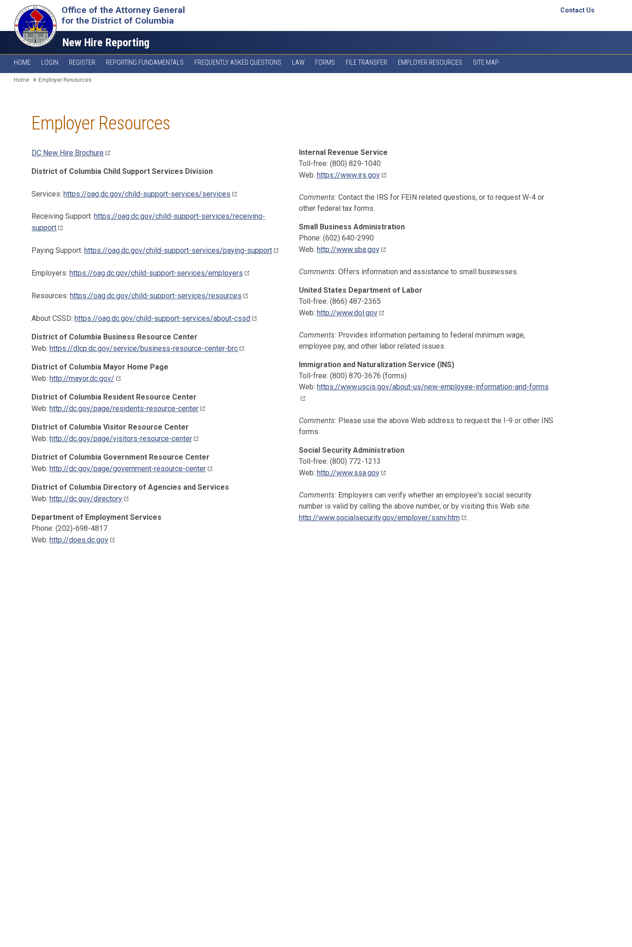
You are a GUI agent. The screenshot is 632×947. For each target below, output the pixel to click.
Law (298, 63)
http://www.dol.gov (347, 312)
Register (82, 63)
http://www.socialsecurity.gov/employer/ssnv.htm (379, 517)
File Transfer (366, 63)
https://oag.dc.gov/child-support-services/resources (156, 295)
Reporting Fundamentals (145, 63)
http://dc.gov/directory (86, 498)
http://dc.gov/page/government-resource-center (128, 468)
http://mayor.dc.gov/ (82, 378)
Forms (325, 63)
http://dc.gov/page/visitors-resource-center (121, 438)
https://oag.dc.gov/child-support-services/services (146, 194)
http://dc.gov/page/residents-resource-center (124, 408)
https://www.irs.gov (348, 175)
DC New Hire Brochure (67, 152)
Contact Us (577, 10)
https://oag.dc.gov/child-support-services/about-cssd (162, 318)
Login (49, 63)
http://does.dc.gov (79, 539)
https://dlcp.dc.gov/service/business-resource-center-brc (144, 348)
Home (22, 63)
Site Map (486, 63)
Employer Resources (430, 63)
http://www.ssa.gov (348, 472)
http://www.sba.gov (348, 249)
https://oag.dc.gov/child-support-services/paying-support (178, 250)
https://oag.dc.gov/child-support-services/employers (156, 273)
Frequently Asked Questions (237, 63)
